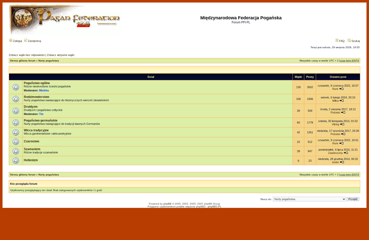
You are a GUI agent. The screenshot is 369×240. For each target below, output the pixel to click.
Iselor (335, 162)
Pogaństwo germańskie (40, 120)
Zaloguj (17, 40)
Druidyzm (31, 106)
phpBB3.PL (214, 206)
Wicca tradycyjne (36, 130)
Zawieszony (335, 152)
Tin (41, 113)
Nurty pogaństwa (48, 60)
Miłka (335, 100)
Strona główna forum (22, 60)
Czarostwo (31, 141)
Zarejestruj (34, 40)
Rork (335, 88)
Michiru (44, 90)
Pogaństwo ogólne (37, 83)
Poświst (335, 112)
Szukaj (355, 40)
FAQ (341, 40)
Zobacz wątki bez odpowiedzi (27, 54)
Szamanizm (32, 149)
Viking (335, 124)
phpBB (167, 203)
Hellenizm (31, 160)
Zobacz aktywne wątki (60, 54)
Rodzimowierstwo (36, 97)
